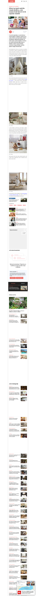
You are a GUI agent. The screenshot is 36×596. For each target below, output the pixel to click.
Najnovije (23, 283)
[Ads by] (13, 98)
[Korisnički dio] (24, 1)
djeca (15, 205)
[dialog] (26, 588)
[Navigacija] (26, 1)
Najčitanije (13, 283)
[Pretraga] (23, 1)
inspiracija (20, 205)
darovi (24, 205)
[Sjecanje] (21, 1)
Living (11, 1)
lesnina (11, 205)
